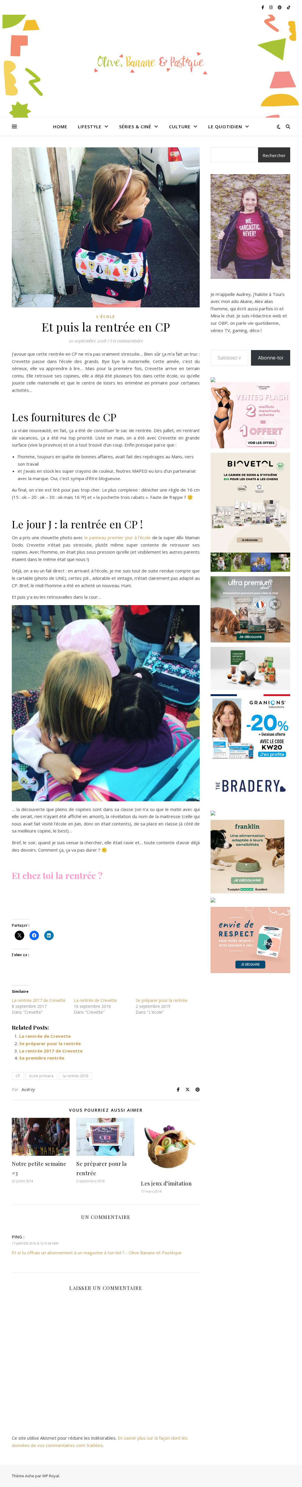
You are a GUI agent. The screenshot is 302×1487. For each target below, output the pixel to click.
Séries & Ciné (135, 126)
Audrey (28, 1089)
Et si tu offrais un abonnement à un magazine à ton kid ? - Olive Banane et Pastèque (97, 1252)
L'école (105, 316)
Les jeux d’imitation (166, 1183)
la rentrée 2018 (75, 1075)
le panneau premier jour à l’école (117, 537)
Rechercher (274, 155)
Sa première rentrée (41, 1058)
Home (60, 126)
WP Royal (50, 1475)
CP (18, 1075)
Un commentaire (126, 341)
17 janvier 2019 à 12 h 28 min (35, 1243)
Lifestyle (89, 126)
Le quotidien (225, 126)
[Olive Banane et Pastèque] (151, 62)
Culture (180, 126)
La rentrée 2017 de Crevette (38, 1000)
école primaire (41, 1075)
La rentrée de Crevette (95, 1000)
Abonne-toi (270, 357)
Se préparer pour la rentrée (161, 1000)
